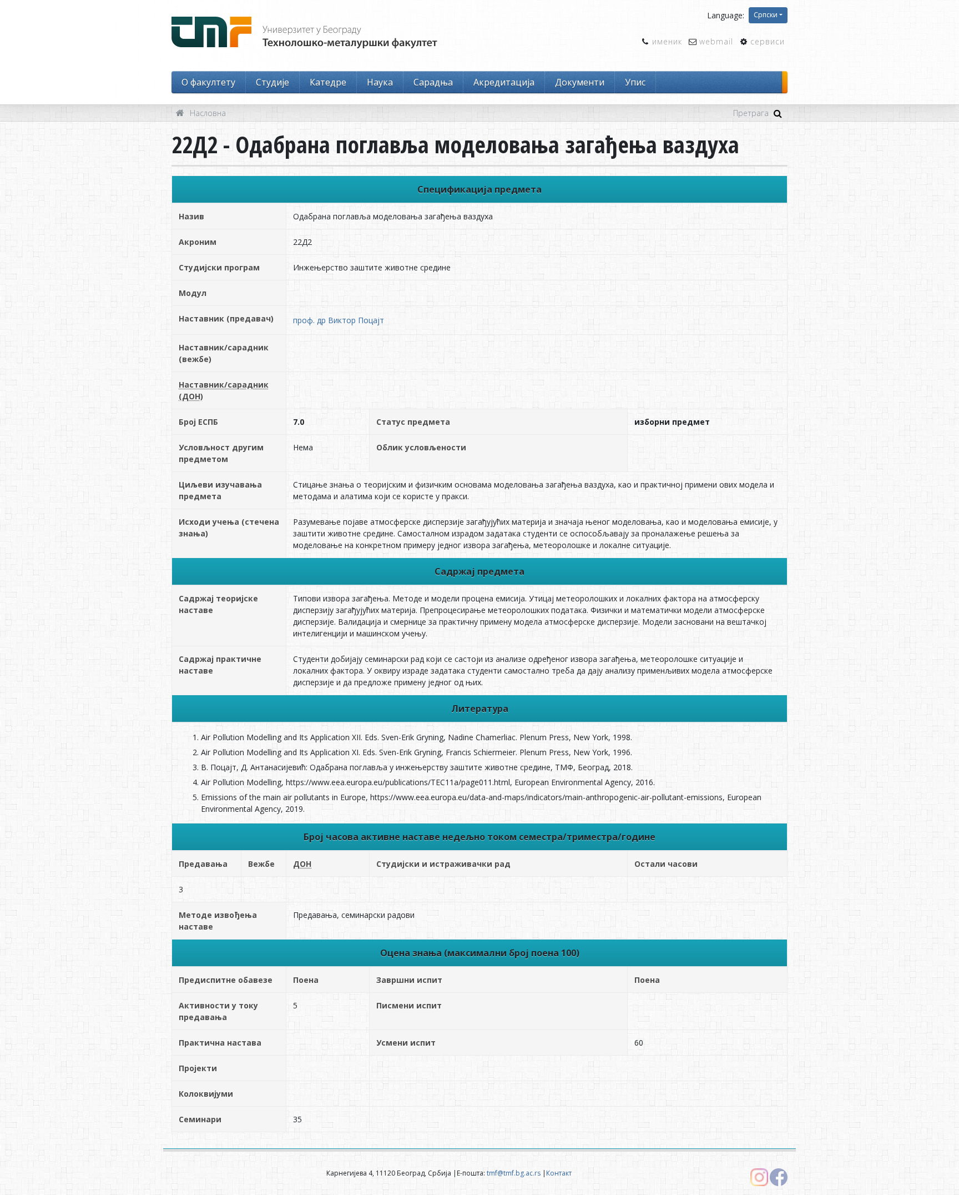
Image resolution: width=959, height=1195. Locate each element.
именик (667, 41)
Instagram (759, 1177)
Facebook (779, 1177)
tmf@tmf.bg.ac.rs (514, 1173)
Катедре (328, 82)
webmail (716, 41)
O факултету (208, 82)
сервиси (767, 41)
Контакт (559, 1173)
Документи (579, 82)
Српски (766, 14)
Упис (635, 82)
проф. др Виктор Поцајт (338, 320)
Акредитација (503, 82)
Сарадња (433, 82)
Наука (380, 82)
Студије (272, 82)
